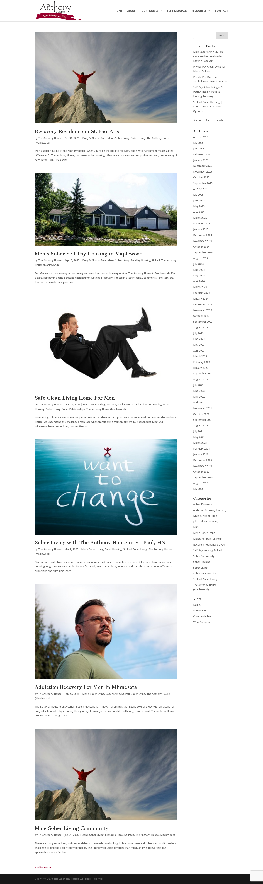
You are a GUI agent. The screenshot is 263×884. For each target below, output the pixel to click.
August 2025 (200, 189)
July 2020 (198, 489)
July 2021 (198, 431)
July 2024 (198, 264)
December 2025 (202, 166)
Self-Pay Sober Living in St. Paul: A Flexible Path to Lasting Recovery (208, 91)
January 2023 (200, 367)
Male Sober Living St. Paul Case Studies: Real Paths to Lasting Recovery (209, 56)
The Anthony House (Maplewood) (106, 409)
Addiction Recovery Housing (209, 510)
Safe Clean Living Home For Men (75, 398)
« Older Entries (43, 867)
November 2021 (202, 408)
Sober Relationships (73, 409)
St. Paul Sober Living (135, 549)
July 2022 (198, 385)
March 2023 (200, 356)
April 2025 (199, 212)
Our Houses (150, 11)
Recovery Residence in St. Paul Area (78, 131)
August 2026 (200, 137)
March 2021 (200, 443)
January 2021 (200, 454)
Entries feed (200, 610)
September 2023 (203, 321)
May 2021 (199, 437)
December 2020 (202, 460)
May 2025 (199, 206)
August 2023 (200, 327)
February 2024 (201, 293)
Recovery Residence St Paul (122, 404)
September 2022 (203, 373)
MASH (196, 527)
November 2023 (202, 310)
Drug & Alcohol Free (94, 138)
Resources (199, 11)
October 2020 (201, 471)
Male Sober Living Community (71, 828)
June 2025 (199, 200)
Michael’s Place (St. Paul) (119, 835)
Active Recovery (202, 504)
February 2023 (201, 362)
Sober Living (138, 138)
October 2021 (201, 414)
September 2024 (203, 252)
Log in (197, 604)
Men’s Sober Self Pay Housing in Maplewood (89, 254)
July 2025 (198, 194)
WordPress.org (202, 622)
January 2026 (200, 160)
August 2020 (200, 483)
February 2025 (201, 223)
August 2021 (200, 425)
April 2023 (199, 350)
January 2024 (200, 298)
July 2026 (198, 142)
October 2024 (201, 246)
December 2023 (202, 304)
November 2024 (202, 241)
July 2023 (198, 333)
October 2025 (201, 177)
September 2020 (203, 477)
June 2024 (199, 269)
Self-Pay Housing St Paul (145, 260)
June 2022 (199, 391)
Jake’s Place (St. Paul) (205, 521)
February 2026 (201, 154)
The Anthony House (50, 138)
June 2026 (199, 148)
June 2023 (199, 339)
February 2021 (201, 448)
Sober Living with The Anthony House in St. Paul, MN (100, 542)
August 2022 (200, 379)
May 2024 (199, 275)
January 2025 (200, 229)
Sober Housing (113, 549)
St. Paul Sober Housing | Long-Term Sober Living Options (207, 106)
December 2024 (202, 235)
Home (119, 11)
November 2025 (202, 171)
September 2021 (203, 419)
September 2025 (203, 183)
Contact (221, 11)
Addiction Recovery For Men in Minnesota (86, 687)
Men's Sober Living (119, 138)
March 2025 (200, 217)
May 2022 (199, 396)
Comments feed (202, 616)
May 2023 (199, 344)
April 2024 (199, 281)
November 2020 (202, 466)
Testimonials (177, 11)
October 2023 (201, 315)
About (132, 11)
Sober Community (150, 404)
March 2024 (200, 287)
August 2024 (200, 258)
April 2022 (199, 402)
